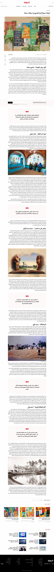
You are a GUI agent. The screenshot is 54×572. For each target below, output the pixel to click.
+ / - (5, 54)
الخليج (32, 558)
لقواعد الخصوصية (16, 104)
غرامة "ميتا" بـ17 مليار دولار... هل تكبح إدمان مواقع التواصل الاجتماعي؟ (33, 542)
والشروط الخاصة (12, 104)
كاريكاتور (19, 559)
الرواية (36, 487)
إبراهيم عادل (44, 54)
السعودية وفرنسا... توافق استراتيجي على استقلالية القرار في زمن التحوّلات (13, 548)
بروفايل (41, 565)
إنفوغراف (18, 562)
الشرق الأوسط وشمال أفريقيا (29, 559)
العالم (32, 565)
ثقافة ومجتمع (30, 6)
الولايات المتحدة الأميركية (29, 562)
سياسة (35, 6)
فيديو (19, 558)
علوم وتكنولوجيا (18, 6)
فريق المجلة (9, 559)
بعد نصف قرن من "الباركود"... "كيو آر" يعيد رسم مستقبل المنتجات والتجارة (13, 535)
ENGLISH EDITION (51, 6)
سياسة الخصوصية (8, 562)
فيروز (14, 490)
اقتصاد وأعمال (24, 6)
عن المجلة (9, 558)
